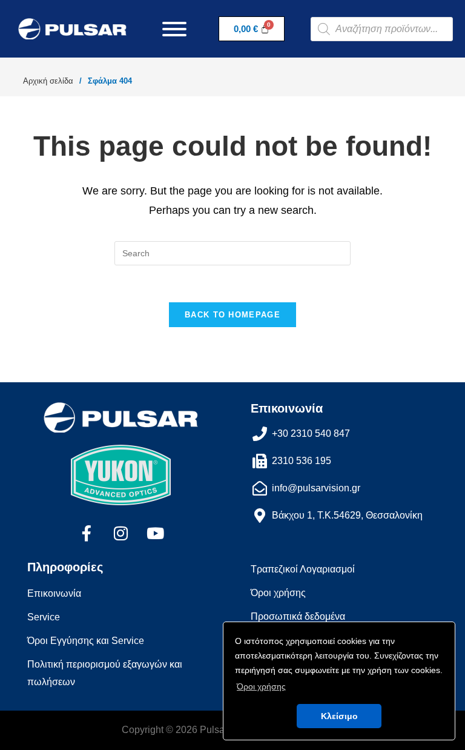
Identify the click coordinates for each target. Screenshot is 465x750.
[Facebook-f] (86, 533)
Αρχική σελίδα (48, 80)
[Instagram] (121, 533)
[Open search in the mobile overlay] (382, 29)
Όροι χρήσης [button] (261, 686)
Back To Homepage (232, 314)
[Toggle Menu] (174, 29)
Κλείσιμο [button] (339, 716)
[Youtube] (155, 533)
